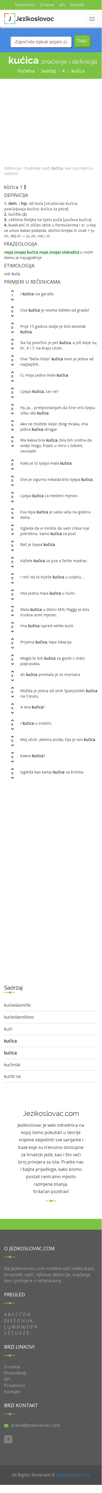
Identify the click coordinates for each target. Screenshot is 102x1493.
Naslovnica (25, 4)
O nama (47, 4)
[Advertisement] (51, 120)
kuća (16, 273)
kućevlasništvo (19, 1017)
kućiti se (12, 1076)
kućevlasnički (17, 1005)
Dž (6, 1321)
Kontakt (77, 4)
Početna (26, 71)
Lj (9, 1327)
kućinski (12, 1065)
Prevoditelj (15, 1373)
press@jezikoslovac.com (35, 1425)
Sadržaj (48, 71)
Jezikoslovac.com (73, 1475)
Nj (23, 1327)
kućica (78, 71)
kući (8, 1029)
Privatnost (14, 1385)
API (62, 4)
